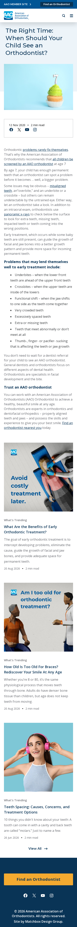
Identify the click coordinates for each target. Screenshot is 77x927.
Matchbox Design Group (43, 921)
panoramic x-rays (17, 214)
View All (34, 848)
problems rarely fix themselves (45, 150)
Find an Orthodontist (56, 4)
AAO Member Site (16, 4)
